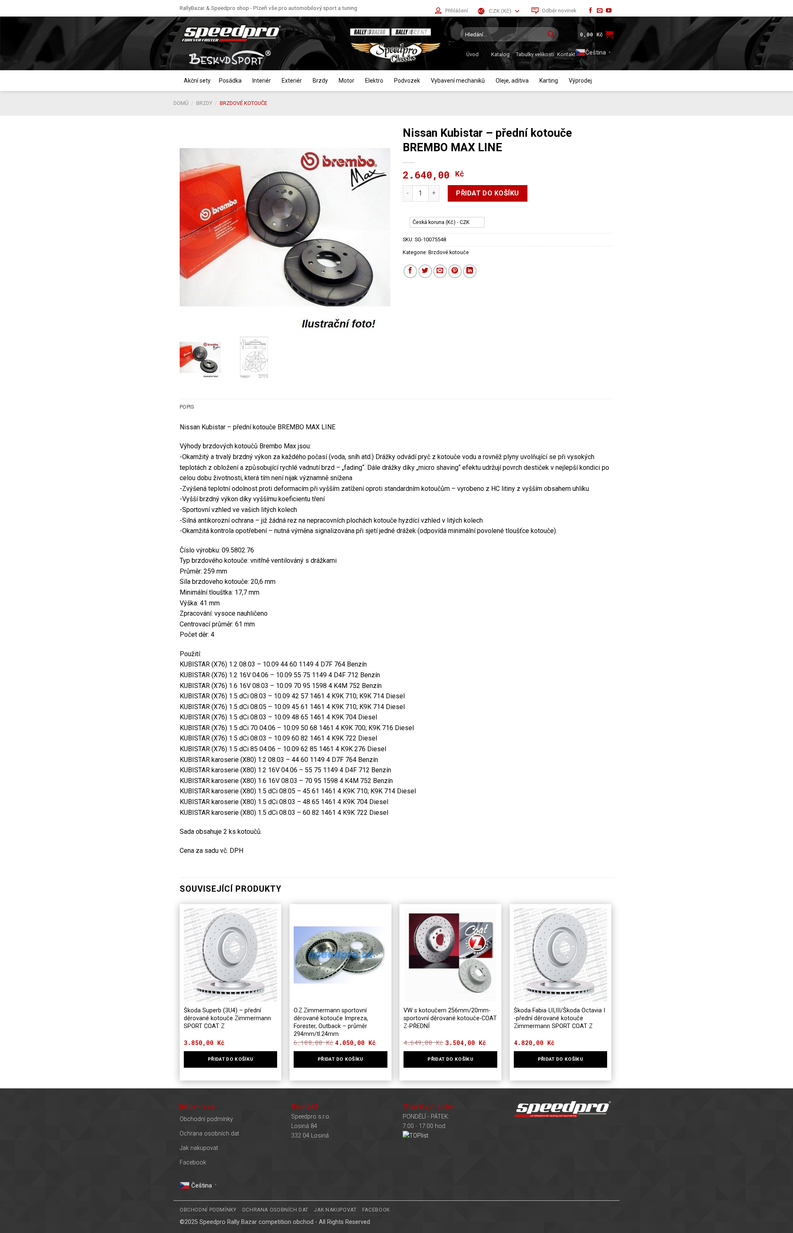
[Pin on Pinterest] (455, 271)
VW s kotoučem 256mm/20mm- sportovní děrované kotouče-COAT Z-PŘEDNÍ (450, 1018)
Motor (346, 80)
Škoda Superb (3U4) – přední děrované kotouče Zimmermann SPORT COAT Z (227, 1018)
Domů (180, 103)
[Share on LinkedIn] (470, 271)
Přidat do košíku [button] (231, 1059)
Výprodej (580, 80)
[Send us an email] (600, 11)
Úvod (472, 54)
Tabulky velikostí (535, 54)
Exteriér (292, 80)
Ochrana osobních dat (209, 1133)
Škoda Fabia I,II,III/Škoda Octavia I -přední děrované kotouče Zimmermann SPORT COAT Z (559, 1018)
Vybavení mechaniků (458, 80)
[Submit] (551, 34)
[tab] (187, 407)
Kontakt (566, 54)
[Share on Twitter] (425, 271)
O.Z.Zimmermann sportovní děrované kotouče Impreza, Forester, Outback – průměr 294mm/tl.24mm (331, 1022)
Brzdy (320, 80)
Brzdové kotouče (243, 103)
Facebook (193, 1162)
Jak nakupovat (199, 1148)
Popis (187, 407)
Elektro (374, 80)
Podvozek (407, 80)
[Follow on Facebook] (591, 11)
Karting (548, 80)
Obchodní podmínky (206, 1119)
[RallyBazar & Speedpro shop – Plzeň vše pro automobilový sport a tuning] (258, 33)
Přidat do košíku (487, 193)
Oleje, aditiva (512, 80)
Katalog (500, 54)
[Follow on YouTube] (609, 11)
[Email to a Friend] (440, 271)
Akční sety (197, 80)
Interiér (261, 80)
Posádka (230, 80)
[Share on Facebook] (410, 271)
